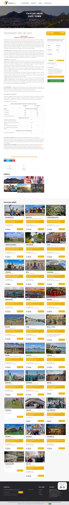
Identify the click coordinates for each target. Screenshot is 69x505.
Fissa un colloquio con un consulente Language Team (56, 81)
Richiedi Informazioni (56, 76)
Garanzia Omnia (40, 144)
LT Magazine (47, 3)
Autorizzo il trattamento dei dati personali (55, 73)
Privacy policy (50, 67)
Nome (49, 45)
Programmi (25, 3)
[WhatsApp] (63, 488)
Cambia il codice (60, 60)
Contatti (34, 3)
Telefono (49, 49)
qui (61, 71)
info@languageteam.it (55, 494)
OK (49, 503)
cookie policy (45, 503)
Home (40, 3)
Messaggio (50, 54)
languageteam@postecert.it (56, 495)
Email (57, 49)
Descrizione (6, 29)
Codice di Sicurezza (51, 63)
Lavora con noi (30, 489)
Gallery (13, 29)
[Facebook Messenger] (61, 488)
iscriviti (20, 492)
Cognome (58, 45)
